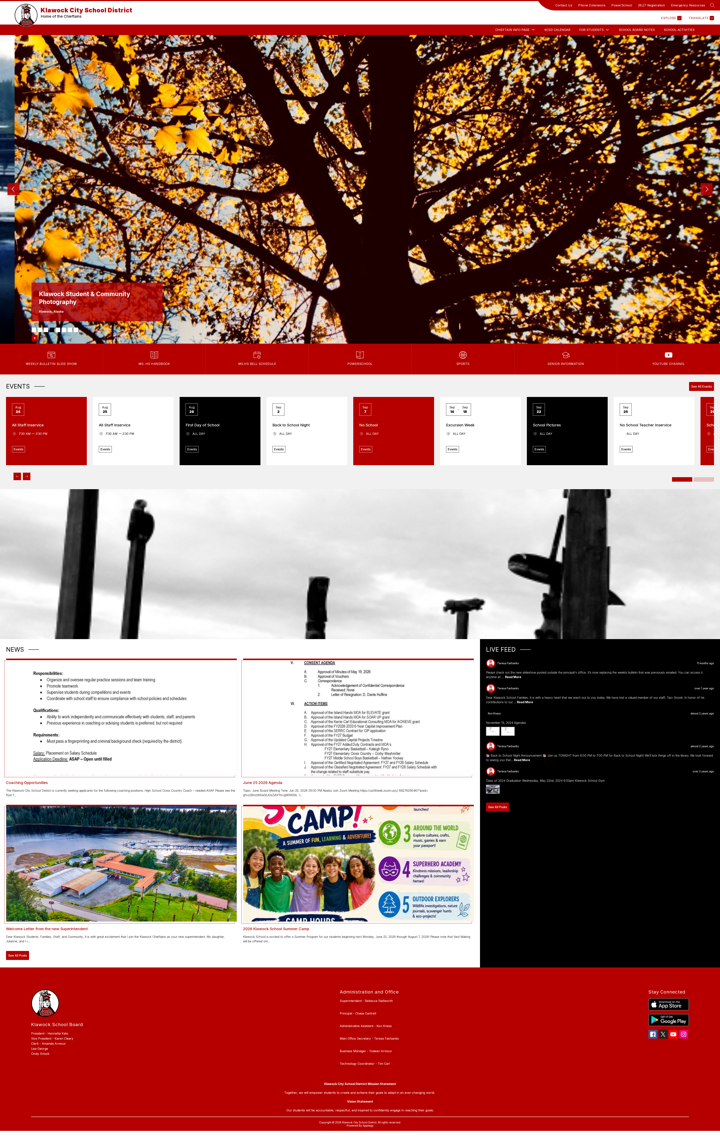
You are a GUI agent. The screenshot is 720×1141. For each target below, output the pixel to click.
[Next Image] (706, 189)
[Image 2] (40, 330)
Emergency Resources (688, 5)
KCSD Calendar (557, 30)
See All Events (701, 386)
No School (368, 425)
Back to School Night (291, 425)
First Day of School (203, 425)
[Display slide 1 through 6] (682, 479)
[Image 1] (34, 330)
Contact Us (563, 5)
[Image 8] (76, 330)
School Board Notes (637, 30)
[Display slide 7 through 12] (704, 479)
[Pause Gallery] (35, 338)
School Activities (679, 30)
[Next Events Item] (26, 476)
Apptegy (368, 1125)
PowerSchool (621, 5)
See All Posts (17, 955)
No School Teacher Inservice (645, 425)
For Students (591, 30)
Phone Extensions (591, 5)
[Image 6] (64, 330)
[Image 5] (58, 330)
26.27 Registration (651, 5)
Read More (513, 677)
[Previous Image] (14, 189)
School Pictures (547, 425)
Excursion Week (460, 425)
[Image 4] (52, 330)
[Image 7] (70, 330)
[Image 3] (46, 330)
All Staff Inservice (28, 425)
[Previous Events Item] (17, 476)
